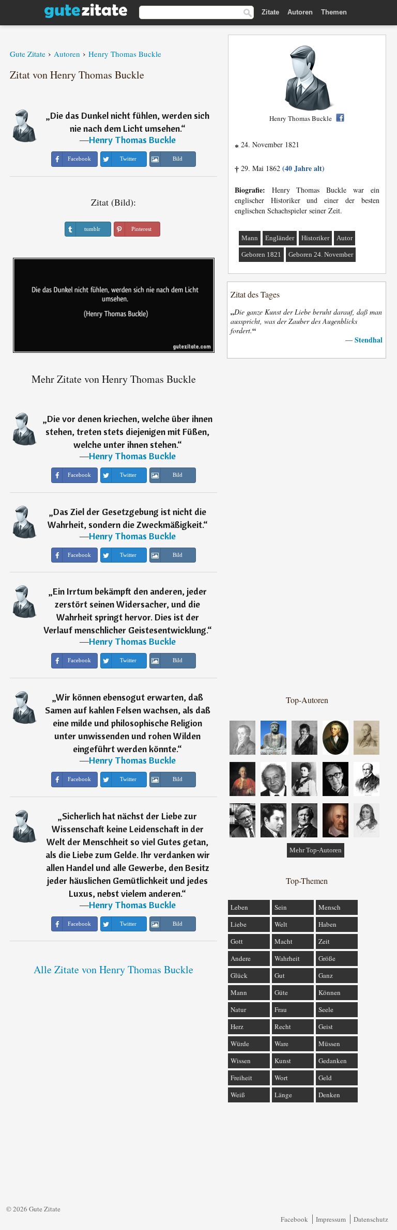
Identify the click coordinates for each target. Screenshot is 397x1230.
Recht (282, 1026)
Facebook (294, 1219)
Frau (280, 1009)
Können (329, 992)
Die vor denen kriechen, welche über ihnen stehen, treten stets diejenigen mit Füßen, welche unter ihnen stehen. (128, 431)
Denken (329, 1094)
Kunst (282, 1060)
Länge (283, 1094)
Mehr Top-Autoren (315, 850)
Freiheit (241, 1077)
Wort (281, 1077)
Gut (279, 975)
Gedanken (332, 1060)
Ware (281, 1043)
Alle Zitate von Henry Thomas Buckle (113, 969)
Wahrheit (287, 958)
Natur (238, 1009)
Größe (326, 958)
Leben (239, 907)
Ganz (325, 975)
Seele (325, 1009)
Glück (239, 975)
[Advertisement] (307, 526)
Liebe (239, 924)
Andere (241, 958)
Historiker (315, 238)
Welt (280, 924)
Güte (281, 992)
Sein (280, 907)
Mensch (329, 907)
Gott (237, 941)
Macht (283, 941)
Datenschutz (371, 1219)
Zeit (324, 941)
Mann (249, 238)
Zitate (270, 12)
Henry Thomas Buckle (132, 140)
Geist (325, 1026)
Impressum (331, 1219)
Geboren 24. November (320, 254)
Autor (345, 238)
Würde (240, 1043)
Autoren (300, 12)
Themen (334, 12)
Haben (327, 924)
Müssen (329, 1043)
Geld (325, 1077)
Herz (237, 1026)
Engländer (279, 238)
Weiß (238, 1094)
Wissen (241, 1060)
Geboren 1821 (261, 254)
